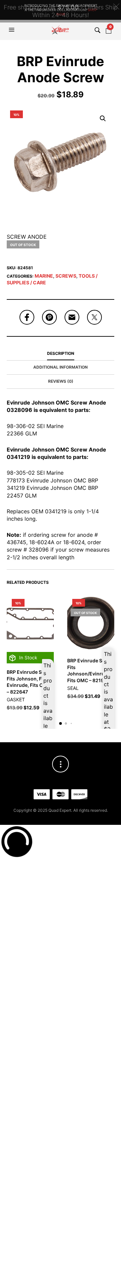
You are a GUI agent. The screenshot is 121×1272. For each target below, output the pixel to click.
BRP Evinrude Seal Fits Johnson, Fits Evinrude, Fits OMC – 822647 (29, 682)
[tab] (60, 354)
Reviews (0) (60, 381)
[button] (12, 30)
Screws (65, 276)
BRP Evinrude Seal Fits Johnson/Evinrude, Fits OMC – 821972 (89, 670)
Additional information (60, 367)
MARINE (44, 276)
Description (60, 353)
